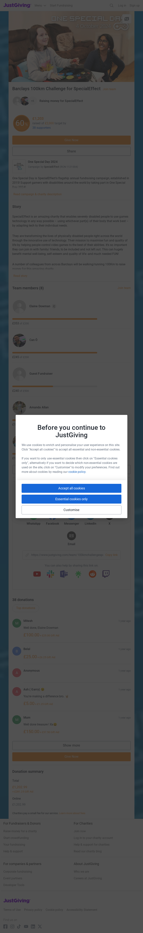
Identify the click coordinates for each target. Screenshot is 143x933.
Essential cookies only (71, 499)
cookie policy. (77, 472)
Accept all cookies (71, 488)
